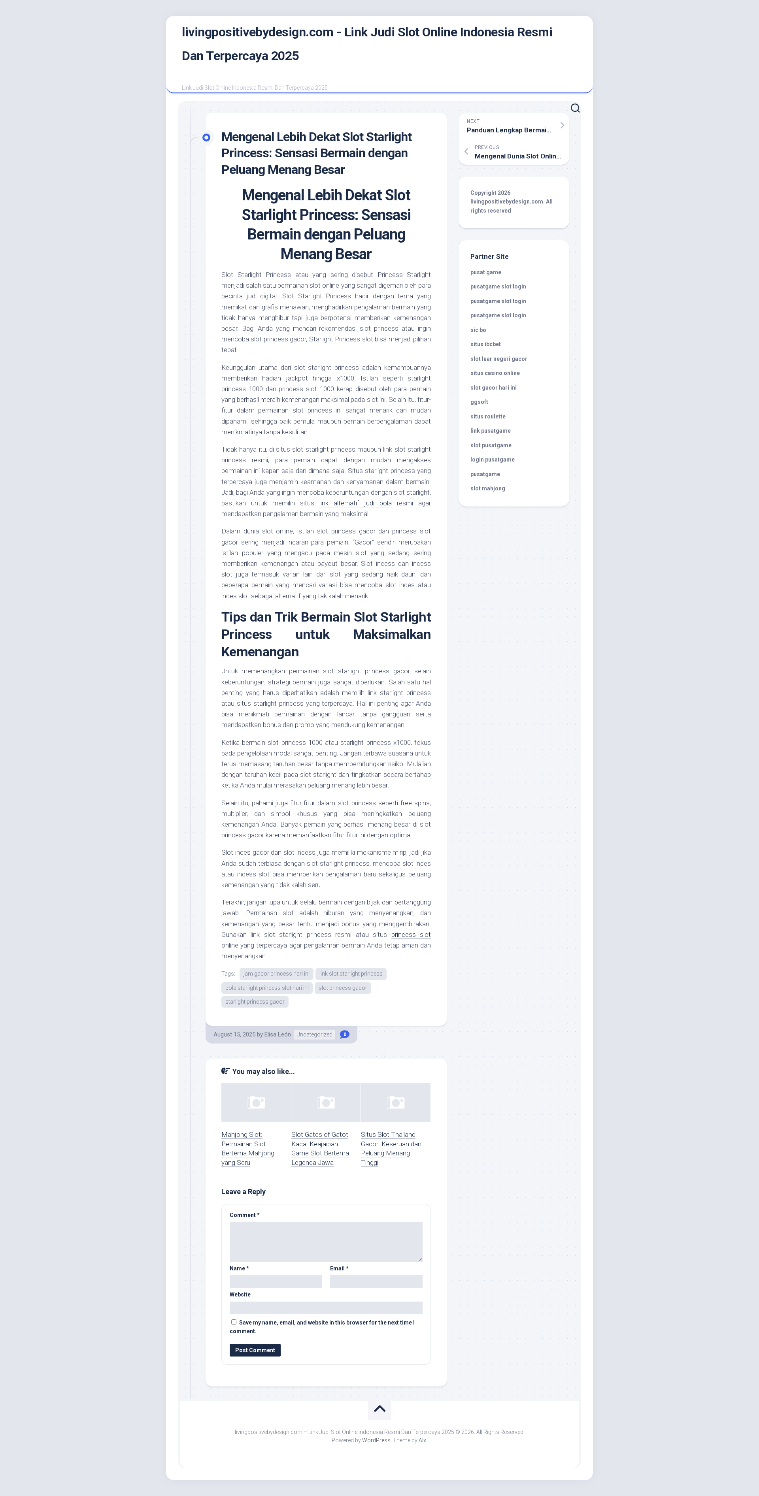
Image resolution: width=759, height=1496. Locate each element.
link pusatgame (490, 431)
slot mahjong (487, 488)
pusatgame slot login (498, 286)
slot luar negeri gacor (498, 359)
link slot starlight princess (351, 973)
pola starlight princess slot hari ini (267, 988)
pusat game (485, 272)
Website (240, 1294)
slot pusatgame (491, 445)
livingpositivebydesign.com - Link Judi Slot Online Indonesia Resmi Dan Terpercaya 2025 (367, 43)
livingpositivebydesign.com (506, 201)
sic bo (478, 330)
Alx (422, 1440)
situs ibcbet (485, 344)
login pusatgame (492, 459)
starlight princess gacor (255, 1002)
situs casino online (495, 373)
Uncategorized (314, 1034)
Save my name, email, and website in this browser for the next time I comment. (322, 1327)
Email (339, 1268)
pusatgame (485, 474)
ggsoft (479, 402)
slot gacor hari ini (493, 387)
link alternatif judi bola (355, 503)
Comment (245, 1215)
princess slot (411, 934)
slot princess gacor (343, 988)
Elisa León (277, 1034)
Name (239, 1268)
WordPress (376, 1440)
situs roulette (488, 416)
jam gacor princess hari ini (277, 973)
